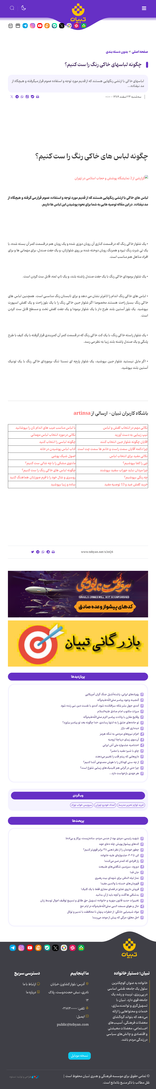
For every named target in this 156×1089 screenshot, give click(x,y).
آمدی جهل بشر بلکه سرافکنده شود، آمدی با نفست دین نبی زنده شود (100, 705)
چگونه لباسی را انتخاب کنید (57, 442)
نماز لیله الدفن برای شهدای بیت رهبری (117, 878)
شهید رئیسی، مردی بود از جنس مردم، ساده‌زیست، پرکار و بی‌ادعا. (102, 838)
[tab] (78, 677)
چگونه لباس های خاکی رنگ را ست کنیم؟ (49, 470)
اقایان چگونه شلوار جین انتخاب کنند (124, 442)
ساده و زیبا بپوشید (63, 484)
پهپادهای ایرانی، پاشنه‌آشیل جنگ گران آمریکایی (112, 694)
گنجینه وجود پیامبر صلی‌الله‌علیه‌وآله (118, 700)
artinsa (82, 413)
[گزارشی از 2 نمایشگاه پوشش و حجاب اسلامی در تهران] (111, 178)
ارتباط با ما (29, 984)
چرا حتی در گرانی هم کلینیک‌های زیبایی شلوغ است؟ (109, 768)
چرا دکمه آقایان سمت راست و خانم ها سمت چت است (113, 449)
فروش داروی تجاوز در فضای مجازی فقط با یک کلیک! (110, 889)
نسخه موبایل (79, 1055)
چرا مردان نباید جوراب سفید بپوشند (124, 470)
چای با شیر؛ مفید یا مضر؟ (124, 751)
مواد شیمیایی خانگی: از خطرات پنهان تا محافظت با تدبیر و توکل (103, 912)
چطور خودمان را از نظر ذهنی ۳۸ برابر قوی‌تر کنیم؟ (111, 849)
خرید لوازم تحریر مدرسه (131, 805)
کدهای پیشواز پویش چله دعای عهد (119, 844)
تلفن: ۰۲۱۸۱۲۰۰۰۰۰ (73, 1008)
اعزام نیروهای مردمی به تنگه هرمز (119, 734)
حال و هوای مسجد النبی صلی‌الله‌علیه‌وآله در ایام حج (109, 906)
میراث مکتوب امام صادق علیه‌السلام (118, 711)
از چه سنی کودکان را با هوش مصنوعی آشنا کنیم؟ (111, 762)
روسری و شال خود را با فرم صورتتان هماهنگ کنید (43, 477)
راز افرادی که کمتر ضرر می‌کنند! (121, 861)
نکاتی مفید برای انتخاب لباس (128, 456)
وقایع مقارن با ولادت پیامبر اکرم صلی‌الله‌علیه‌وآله (111, 717)
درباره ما (31, 992)
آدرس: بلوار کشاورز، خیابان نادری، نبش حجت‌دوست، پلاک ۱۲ (68, 992)
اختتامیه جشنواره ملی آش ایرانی (121, 745)
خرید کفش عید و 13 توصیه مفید (126, 484)
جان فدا (134, 872)
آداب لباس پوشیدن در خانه (58, 449)
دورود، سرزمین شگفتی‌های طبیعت (119, 866)
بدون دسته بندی (117, 52)
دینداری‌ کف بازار (130, 728)
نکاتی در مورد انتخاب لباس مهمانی (53, 435)
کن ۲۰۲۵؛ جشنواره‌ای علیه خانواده (120, 855)
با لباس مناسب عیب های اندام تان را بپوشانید (45, 427)
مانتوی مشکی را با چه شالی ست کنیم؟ (50, 463)
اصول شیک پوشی (63, 456)
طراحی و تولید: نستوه (21, 1077)
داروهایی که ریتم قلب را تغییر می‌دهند (117, 756)
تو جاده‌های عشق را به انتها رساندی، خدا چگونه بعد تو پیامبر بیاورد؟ (100, 722)
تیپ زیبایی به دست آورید (131, 435)
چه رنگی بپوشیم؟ (136, 477)
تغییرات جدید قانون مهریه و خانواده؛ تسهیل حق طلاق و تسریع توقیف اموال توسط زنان (89, 900)
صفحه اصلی (140, 52)
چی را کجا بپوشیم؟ (135, 463)
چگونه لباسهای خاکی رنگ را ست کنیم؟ (103, 65)
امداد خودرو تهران (105, 805)
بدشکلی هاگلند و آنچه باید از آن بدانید (117, 895)
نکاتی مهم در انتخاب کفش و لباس (125, 427)
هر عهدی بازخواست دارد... (124, 773)
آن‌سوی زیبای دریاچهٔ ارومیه (123, 739)
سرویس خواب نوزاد (81, 805)
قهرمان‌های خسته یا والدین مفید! (120, 883)
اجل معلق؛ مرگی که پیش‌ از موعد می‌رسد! (115, 917)
